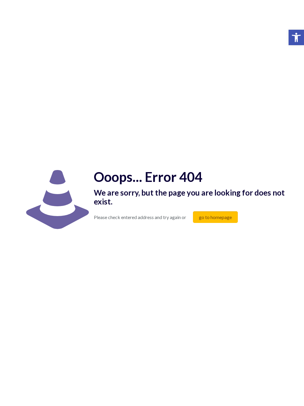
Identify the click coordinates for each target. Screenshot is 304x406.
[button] (296, 37)
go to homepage (215, 217)
